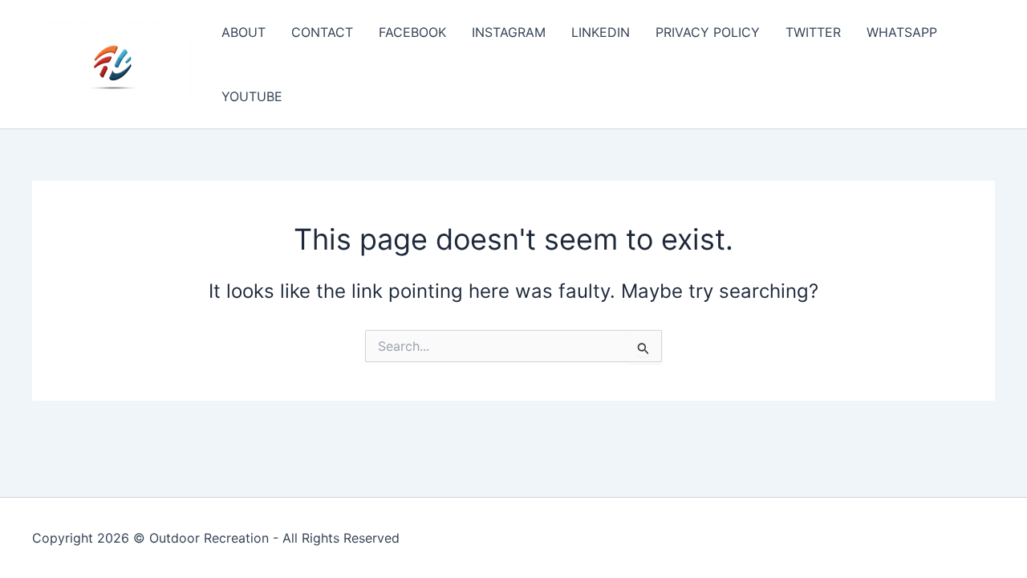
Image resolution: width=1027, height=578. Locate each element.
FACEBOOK (412, 32)
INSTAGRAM (509, 32)
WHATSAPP (902, 32)
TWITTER (813, 32)
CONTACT (322, 32)
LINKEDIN (600, 32)
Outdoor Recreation (209, 538)
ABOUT (243, 32)
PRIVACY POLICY (708, 32)
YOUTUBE (251, 96)
